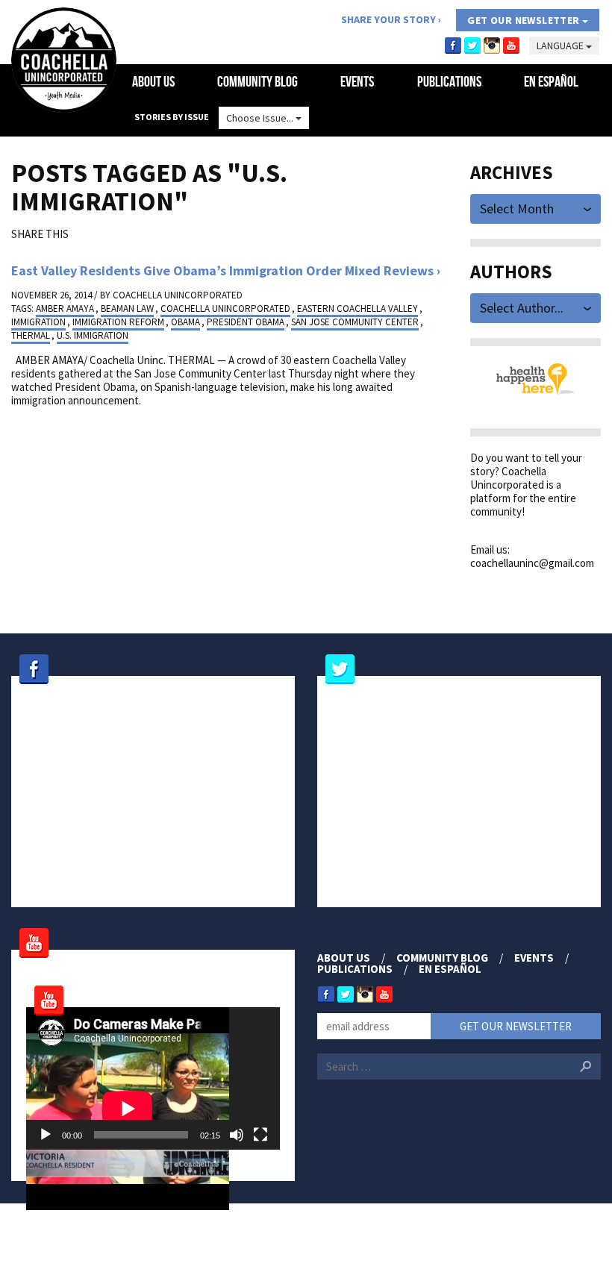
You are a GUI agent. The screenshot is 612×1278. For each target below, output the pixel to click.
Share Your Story (388, 19)
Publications (449, 81)
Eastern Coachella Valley (357, 308)
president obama (245, 322)
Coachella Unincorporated (178, 295)
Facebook (453, 45)
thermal (30, 335)
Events (357, 81)
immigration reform (118, 322)
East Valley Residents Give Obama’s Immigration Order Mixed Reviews (222, 270)
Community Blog (257, 81)
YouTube (511, 45)
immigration (38, 322)
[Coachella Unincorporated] (63, 60)
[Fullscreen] (260, 1134)
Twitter (472, 45)
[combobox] (535, 208)
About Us (153, 81)
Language (561, 45)
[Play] (45, 1134)
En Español (551, 81)
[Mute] (236, 1134)
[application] (153, 1078)
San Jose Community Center (355, 322)
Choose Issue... (261, 118)
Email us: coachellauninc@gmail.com (532, 556)
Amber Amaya (65, 308)
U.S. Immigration (92, 335)
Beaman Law (127, 308)
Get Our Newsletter (524, 20)
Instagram (492, 45)
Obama (185, 322)
